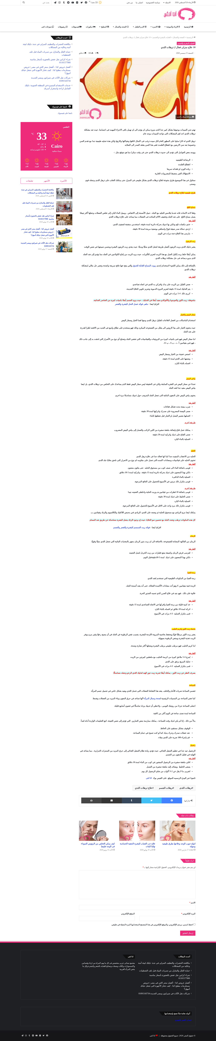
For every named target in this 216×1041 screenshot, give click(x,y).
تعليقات (29, 181)
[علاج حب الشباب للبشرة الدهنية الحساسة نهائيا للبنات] (137, 831)
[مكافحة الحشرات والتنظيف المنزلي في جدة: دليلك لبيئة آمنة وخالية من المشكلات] (64, 193)
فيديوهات (75, 27)
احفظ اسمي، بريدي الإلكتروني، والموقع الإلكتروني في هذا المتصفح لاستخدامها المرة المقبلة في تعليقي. (152, 925)
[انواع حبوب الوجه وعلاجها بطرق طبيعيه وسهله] (177, 831)
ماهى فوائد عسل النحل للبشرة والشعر (131, 304)
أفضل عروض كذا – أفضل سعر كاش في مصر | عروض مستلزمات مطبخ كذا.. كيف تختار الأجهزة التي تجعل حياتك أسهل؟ (46, 70)
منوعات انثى (46, 27)
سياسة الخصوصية (153, 2)
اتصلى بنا (139, 2)
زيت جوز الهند (149, 673)
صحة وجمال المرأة (152, 698)
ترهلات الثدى (185, 788)
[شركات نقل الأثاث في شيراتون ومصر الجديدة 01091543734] (64, 246)
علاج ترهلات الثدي (143, 788)
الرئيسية (187, 27)
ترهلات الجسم (166, 788)
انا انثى (149, 778)
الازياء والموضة (172, 27)
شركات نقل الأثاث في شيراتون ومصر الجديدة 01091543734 (164, 993)
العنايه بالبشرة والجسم (162, 37)
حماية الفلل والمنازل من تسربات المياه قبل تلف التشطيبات (164, 971)
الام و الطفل (140, 27)
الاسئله (168, 2)
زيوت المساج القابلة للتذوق (144, 266)
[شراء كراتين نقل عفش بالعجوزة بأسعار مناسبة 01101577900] (64, 219)
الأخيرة (63, 181)
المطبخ (104, 27)
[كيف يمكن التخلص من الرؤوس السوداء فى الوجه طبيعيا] (97, 831)
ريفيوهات (62, 27)
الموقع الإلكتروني (128, 914)
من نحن (130, 2)
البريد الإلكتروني (188, 914)
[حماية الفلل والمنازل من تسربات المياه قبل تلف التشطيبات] (64, 206)
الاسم (192, 903)
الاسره (155, 27)
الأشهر (47, 181)
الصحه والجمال (121, 27)
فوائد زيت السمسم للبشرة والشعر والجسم (131, 527)
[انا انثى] (179, 14)
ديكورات (89, 27)
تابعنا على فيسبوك (65, 113)
